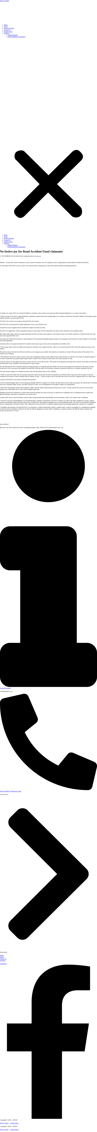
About (6, 26)
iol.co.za (38, 256)
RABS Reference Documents (16, 37)
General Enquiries (5, 688)
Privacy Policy (4, 1123)
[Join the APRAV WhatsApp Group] (48, 789)
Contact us (3, 959)
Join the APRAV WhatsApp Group (10, 791)
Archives (6, 33)
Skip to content (4, 1)
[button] (48, 136)
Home (5, 25)
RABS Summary (13, 35)
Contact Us (7, 30)
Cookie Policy (14, 1123)
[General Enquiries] (48, 686)
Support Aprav (8, 31)
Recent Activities (9, 28)
